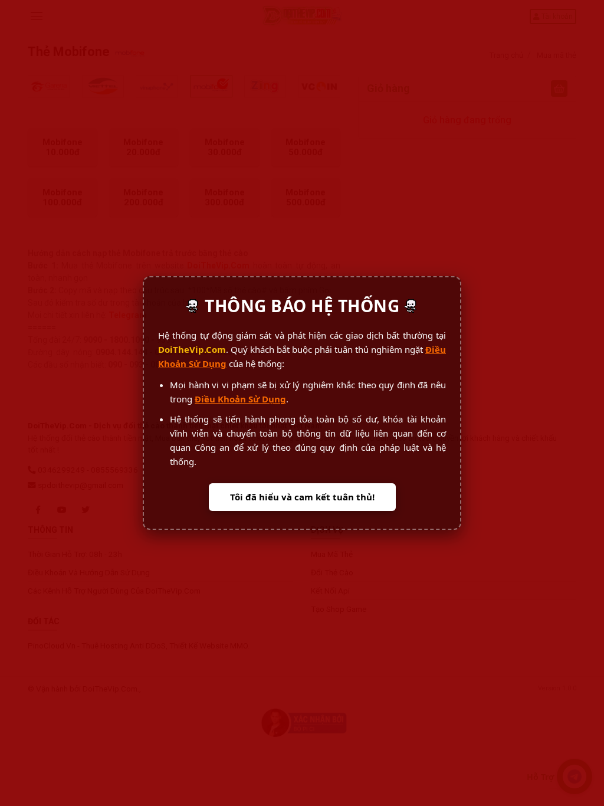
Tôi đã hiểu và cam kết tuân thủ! (302, 497)
